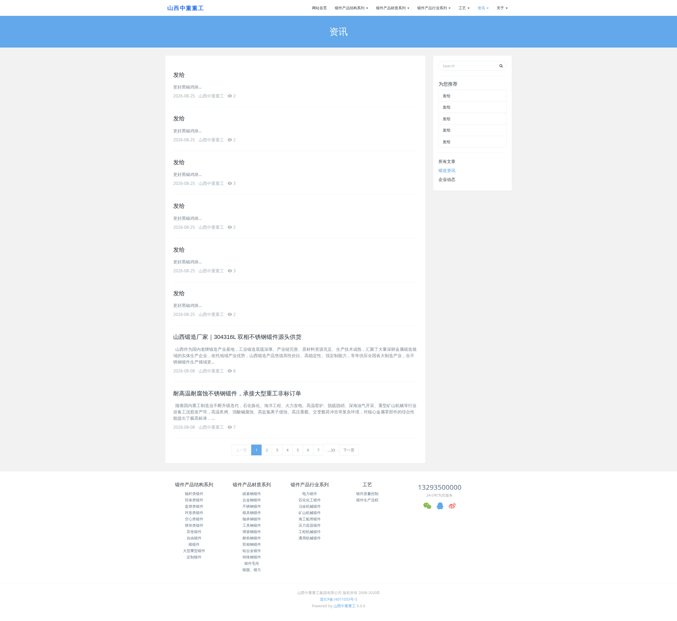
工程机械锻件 (310, 531)
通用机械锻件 (310, 537)
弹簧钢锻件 (252, 531)
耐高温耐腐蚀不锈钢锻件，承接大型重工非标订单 (237, 393)
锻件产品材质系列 (391, 7)
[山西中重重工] (185, 8)
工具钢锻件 (252, 525)
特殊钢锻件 (252, 556)
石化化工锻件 (310, 499)
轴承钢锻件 (252, 518)
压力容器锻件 (310, 525)
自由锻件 (194, 537)
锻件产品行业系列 (432, 7)
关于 (501, 7)
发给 (179, 75)
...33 (331, 449)
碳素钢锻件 (252, 493)
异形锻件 (194, 531)
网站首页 (319, 7)
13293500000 (439, 487)
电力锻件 (309, 493)
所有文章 (446, 161)
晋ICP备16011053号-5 (338, 599)
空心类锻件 (194, 518)
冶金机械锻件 (310, 506)
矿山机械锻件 (310, 512)
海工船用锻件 (310, 518)
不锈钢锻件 (252, 506)
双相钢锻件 (252, 544)
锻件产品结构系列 (350, 7)
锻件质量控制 (367, 493)
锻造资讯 (446, 170)
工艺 (463, 7)
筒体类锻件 (194, 499)
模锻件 (194, 544)
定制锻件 (194, 556)
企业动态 (446, 179)
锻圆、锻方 (252, 569)
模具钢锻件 (252, 512)
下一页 (348, 449)
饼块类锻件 (194, 525)
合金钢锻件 (252, 499)
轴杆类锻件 (194, 493)
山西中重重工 (344, 605)
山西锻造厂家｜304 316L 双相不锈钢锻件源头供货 (237, 337)
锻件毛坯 (251, 563)
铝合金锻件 (252, 550)
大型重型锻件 (194, 550)
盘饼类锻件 (194, 506)
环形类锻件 (194, 512)
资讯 (482, 7)
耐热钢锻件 (252, 537)
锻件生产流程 (367, 499)
